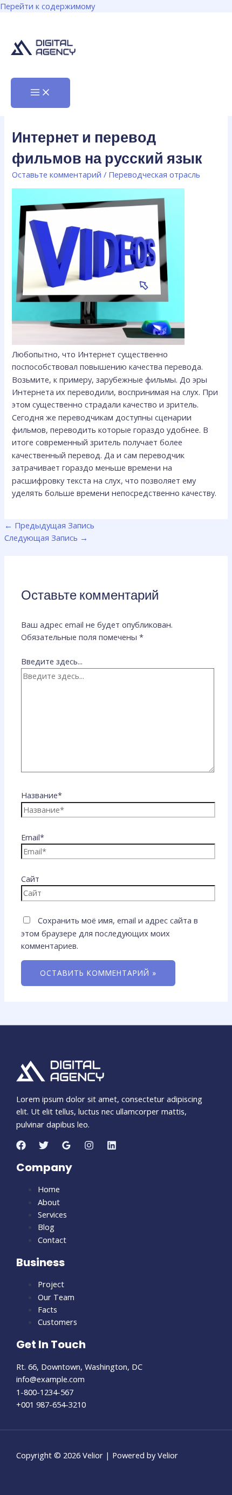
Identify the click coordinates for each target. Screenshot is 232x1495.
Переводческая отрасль (154, 174)
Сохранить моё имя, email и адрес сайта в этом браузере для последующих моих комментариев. (109, 933)
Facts (47, 1309)
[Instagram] (89, 1146)
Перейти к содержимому (47, 6)
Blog (46, 1226)
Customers (57, 1321)
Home (49, 1189)
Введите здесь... (52, 661)
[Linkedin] (112, 1146)
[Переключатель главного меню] (40, 93)
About (49, 1202)
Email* (32, 837)
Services (52, 1214)
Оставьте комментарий (56, 174)
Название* (41, 795)
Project (51, 1284)
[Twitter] (44, 1146)
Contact (52, 1239)
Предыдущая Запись (49, 525)
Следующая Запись (46, 537)
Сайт (30, 878)
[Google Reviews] (66, 1146)
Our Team (56, 1297)
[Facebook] (21, 1146)
